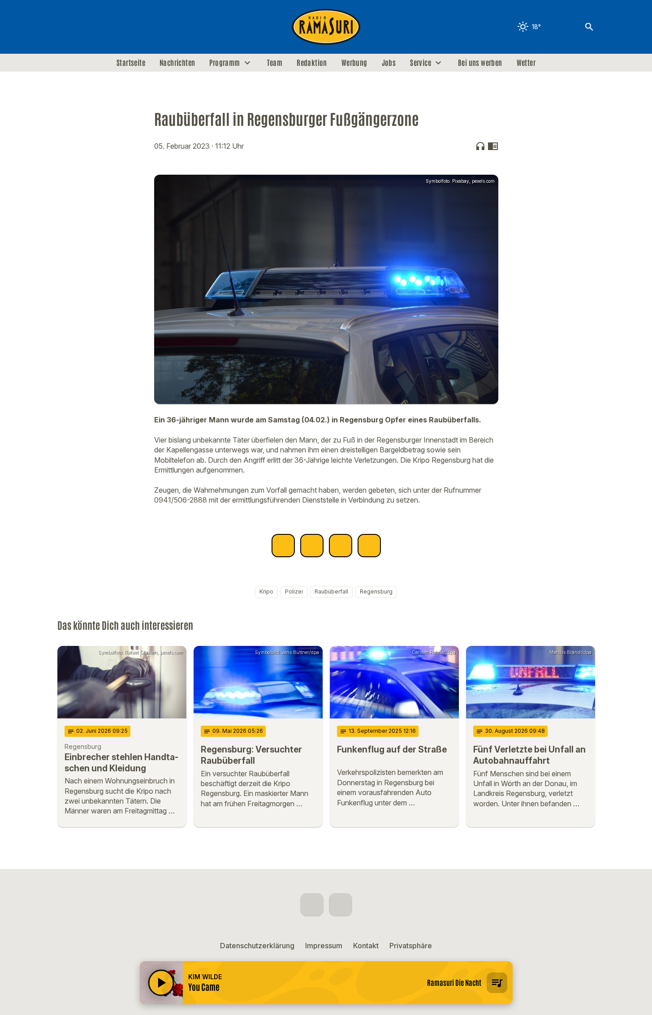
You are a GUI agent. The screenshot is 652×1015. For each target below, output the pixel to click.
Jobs (389, 63)
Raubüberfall (331, 591)
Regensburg (376, 591)
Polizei (294, 591)
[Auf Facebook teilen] (283, 545)
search (589, 27)
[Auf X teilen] (312, 545)
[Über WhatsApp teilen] (340, 545)
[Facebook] (66, 27)
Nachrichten (177, 63)
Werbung (354, 63)
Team (275, 63)
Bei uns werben (480, 63)
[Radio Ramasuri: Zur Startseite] (326, 27)
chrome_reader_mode (493, 146)
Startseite (131, 63)
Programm (224, 63)
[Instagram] (84, 27)
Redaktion (312, 63)
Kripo (266, 591)
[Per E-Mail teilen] (369, 545)
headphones (480, 146)
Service (420, 63)
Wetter (526, 63)
